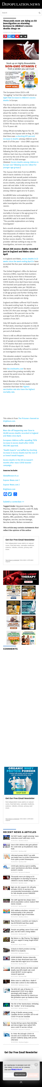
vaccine (14, 520)
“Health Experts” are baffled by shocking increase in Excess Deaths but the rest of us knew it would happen (20, 453)
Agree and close (20, 1074)
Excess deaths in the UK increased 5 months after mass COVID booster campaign (18, 462)
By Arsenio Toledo (24, 895)
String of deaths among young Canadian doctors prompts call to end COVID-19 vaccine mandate (24, 1014)
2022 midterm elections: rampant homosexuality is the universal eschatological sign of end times (23, 913)
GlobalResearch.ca (10, 476)
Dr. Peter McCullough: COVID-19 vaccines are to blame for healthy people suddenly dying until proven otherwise (24, 1037)
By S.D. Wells (22, 944)
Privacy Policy (16, 1069)
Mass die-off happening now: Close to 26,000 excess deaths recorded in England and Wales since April (20, 433)
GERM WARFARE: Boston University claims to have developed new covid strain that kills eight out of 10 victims (24, 959)
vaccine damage (25, 520)
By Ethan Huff (22, 851)
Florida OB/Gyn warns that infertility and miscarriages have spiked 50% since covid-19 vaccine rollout (24, 1025)
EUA (11, 511)
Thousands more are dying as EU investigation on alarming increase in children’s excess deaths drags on (24, 879)
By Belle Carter (23, 883)
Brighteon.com (9, 489)
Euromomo (18, 511)
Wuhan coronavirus (25, 522)
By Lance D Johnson (24, 872)
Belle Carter (17, 32)
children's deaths (18, 509)
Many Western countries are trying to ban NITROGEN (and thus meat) (24, 922)
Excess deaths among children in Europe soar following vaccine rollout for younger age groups (21, 165)
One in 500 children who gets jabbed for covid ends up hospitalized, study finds (24, 847)
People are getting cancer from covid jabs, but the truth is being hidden (24, 931)
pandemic (18, 517)
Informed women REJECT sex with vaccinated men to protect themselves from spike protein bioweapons (25, 857)
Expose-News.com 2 (11, 485)
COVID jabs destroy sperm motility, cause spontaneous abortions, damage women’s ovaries (25, 868)
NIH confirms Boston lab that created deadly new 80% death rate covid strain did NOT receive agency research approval (24, 971)
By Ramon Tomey (24, 953)
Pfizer (26, 517)
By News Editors (23, 840)
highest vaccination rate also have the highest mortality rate (19, 389)
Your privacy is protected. (12, 560)
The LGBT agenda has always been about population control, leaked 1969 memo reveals (25, 902)
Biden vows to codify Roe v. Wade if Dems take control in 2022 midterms (24, 982)
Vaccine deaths (9, 522)
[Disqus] (21, 680)
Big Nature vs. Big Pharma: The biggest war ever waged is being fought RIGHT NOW (25, 940)
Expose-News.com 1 (11, 480)
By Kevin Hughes (23, 1042)
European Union (25, 514)
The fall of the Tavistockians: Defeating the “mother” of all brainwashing (25, 1005)
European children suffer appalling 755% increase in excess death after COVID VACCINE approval (20, 443)
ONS (11, 517)
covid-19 (29, 509)
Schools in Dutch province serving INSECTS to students (23, 950)
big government (22, 506)
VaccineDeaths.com (15, 369)
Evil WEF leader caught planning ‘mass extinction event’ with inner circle (25, 837)
